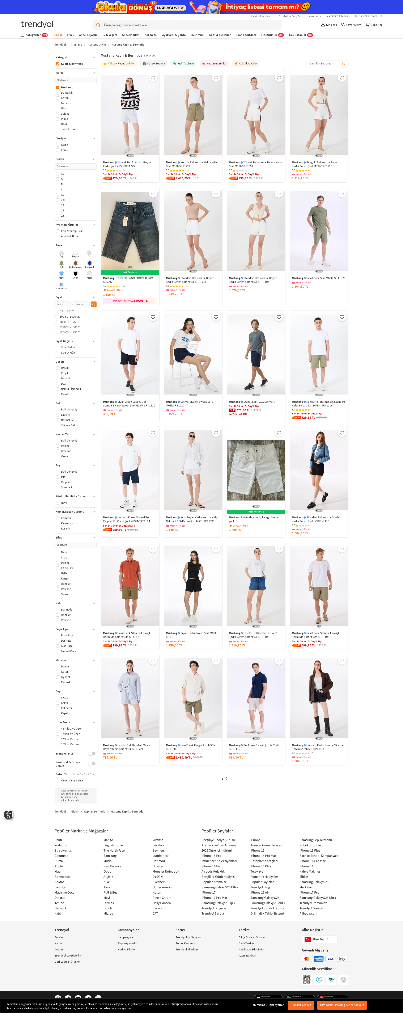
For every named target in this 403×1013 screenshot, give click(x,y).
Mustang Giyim (97, 44)
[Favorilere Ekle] (153, 77)
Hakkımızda (314, 16)
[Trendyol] (37, 25)
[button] (76, 57)
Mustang (76, 44)
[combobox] (327, 63)
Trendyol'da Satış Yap (290, 16)
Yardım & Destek (339, 16)
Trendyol (60, 44)
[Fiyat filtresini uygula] (94, 304)
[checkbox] (62, 254)
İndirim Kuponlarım (261, 16)
